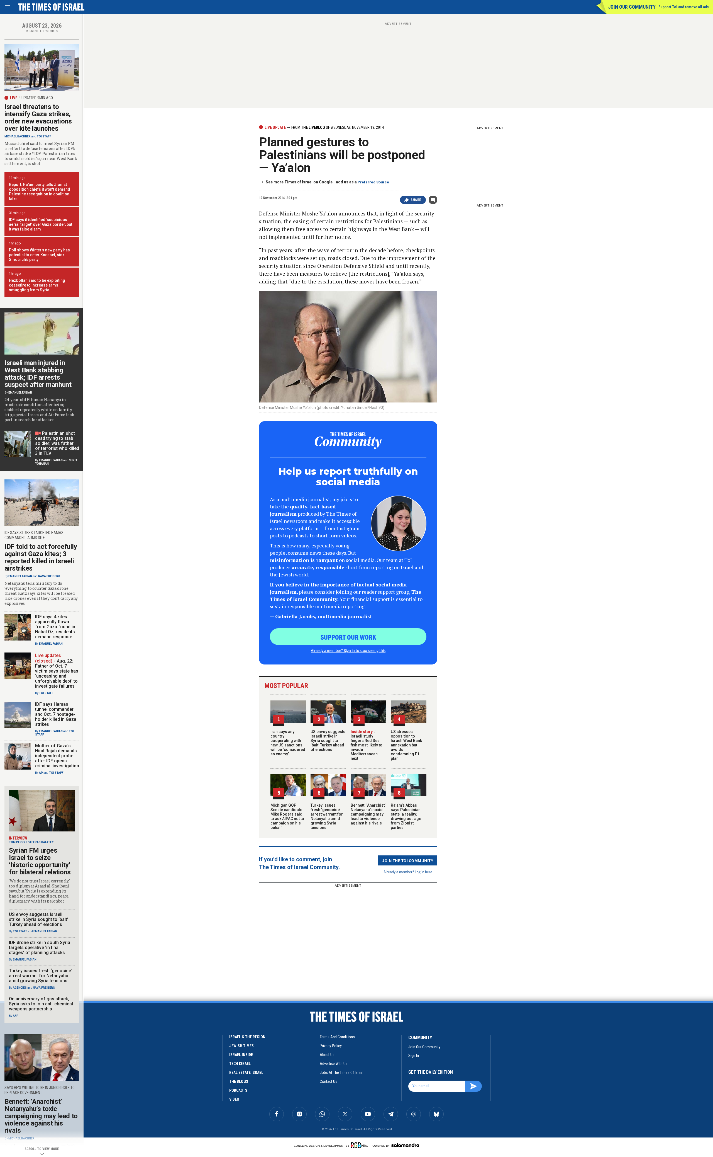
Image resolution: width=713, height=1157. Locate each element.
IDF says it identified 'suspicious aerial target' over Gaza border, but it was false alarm (40, 224)
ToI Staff (44, 136)
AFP (15, 1015)
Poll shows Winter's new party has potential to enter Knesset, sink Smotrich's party (39, 255)
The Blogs (238, 1081)
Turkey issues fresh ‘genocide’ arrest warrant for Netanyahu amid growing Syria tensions (327, 816)
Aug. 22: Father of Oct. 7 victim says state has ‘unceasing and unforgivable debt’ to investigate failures (56, 673)
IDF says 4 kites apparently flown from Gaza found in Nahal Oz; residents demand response (55, 626)
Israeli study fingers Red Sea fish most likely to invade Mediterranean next (366, 745)
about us (327, 1054)
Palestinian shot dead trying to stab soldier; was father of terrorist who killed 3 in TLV (57, 443)
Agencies (20, 987)
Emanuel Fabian (20, 392)
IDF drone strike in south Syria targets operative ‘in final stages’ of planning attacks (39, 947)
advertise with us (334, 1063)
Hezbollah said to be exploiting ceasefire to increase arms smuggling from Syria (37, 285)
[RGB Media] (360, 1145)
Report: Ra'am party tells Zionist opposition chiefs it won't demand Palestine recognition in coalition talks (39, 191)
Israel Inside (241, 1054)
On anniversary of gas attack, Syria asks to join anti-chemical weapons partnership (41, 1004)
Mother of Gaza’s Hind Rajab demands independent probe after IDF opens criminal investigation (57, 755)
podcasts (238, 1090)
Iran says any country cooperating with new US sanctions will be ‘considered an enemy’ (287, 742)
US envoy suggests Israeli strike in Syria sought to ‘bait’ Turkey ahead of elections (328, 740)
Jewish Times (241, 1046)
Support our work (348, 637)
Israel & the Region (247, 1037)
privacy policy (331, 1046)
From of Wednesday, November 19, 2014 (337, 127)
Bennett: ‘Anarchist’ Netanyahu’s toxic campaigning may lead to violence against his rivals (368, 814)
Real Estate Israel (246, 1072)
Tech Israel (240, 1063)
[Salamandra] (405, 1145)
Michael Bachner (17, 136)
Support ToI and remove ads (683, 7)
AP (41, 772)
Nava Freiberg (49, 576)
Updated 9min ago (37, 98)
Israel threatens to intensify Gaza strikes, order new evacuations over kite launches (38, 117)
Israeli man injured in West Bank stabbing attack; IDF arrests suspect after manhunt (38, 373)
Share (416, 200)
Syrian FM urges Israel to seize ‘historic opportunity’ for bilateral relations (40, 861)
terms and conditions (337, 1037)
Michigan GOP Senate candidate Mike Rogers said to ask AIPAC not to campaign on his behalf (287, 816)
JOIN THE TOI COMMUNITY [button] (407, 860)
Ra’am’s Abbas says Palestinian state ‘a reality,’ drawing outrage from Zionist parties (406, 816)
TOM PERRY (17, 842)
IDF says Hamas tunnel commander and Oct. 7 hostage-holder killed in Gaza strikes (55, 714)
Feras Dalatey (42, 842)
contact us (328, 1081)
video (234, 1099)
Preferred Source (373, 182)
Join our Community (632, 7)
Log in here (423, 871)
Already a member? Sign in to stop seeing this (348, 650)
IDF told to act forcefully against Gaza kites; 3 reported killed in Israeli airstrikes (40, 557)
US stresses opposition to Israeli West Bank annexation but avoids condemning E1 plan (406, 745)
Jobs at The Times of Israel (341, 1072)
